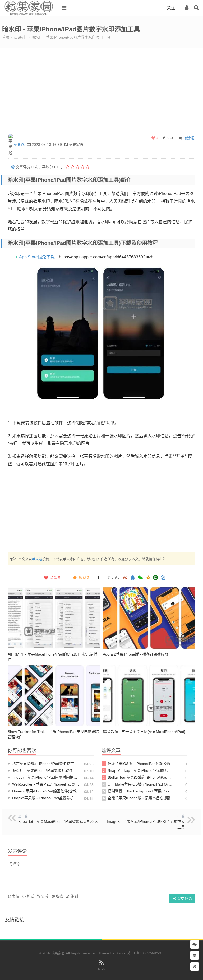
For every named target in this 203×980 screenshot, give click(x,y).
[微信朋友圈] (141, 578)
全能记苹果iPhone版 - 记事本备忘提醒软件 (139, 798)
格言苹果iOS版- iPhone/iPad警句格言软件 (44, 763)
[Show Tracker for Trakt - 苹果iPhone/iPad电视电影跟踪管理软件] (54, 696)
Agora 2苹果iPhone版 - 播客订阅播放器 (135, 654)
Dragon (120, 953)
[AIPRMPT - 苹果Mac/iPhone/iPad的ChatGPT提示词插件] (54, 618)
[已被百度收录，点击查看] (13, 167)
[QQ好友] (133, 578)
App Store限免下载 (37, 257)
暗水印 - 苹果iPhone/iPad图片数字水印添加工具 (70, 37)
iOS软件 (20, 37)
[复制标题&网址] (163, 578)
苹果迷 (19, 144)
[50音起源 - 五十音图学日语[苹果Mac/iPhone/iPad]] (149, 696)
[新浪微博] (125, 578)
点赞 (55, 577)
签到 (74, 896)
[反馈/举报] (98, 577)
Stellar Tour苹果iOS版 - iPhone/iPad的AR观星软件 (139, 777)
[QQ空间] (148, 577)
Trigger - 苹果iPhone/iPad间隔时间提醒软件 (44, 777)
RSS (101, 969)
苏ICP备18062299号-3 (144, 953)
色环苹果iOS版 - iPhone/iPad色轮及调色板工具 (139, 763)
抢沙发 (189, 138)
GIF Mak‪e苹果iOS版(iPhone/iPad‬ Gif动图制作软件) (139, 784)
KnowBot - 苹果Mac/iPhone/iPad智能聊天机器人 (58, 821)
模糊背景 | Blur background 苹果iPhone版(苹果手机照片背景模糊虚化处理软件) (139, 791)
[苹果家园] (28, 14)
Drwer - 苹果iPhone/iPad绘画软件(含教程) (44, 791)
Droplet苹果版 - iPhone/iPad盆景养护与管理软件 (44, 798)
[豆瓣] (155, 577)
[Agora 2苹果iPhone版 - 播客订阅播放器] (149, 618)
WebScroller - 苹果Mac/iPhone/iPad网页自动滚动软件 (44, 784)
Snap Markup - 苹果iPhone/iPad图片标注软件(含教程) (139, 770)
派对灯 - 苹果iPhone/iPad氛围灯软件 (40, 770)
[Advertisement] (101, 88)
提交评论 (184, 899)
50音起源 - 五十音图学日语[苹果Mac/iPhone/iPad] (144, 732)
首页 (6, 37)
